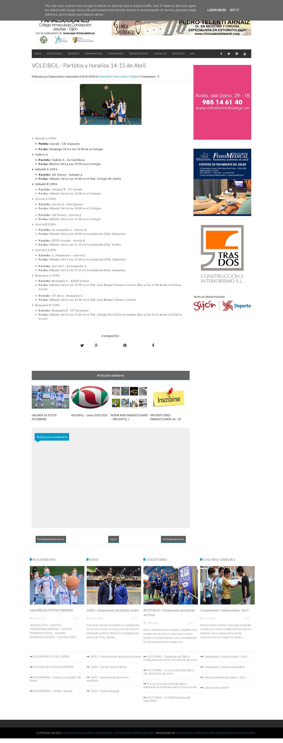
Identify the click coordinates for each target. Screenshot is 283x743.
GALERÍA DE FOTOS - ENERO (51, 656)
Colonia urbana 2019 (216, 687)
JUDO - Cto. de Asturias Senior (108, 666)
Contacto (160, 53)
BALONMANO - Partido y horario (53, 690)
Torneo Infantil (138, 53)
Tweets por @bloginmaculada (209, 297)
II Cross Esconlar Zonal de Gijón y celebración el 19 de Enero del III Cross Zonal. (170, 685)
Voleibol (135, 76)
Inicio (38, 53)
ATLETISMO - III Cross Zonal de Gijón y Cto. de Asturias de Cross (168, 671)
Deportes (73, 53)
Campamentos (93, 53)
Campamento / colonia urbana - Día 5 (224, 610)
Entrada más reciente (51, 539)
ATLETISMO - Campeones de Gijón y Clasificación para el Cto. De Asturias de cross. (170, 658)
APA (192, 53)
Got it (234, 10)
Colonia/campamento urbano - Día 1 (225, 677)
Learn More (216, 10)
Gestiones (178, 53)
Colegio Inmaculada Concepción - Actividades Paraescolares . (109, 733)
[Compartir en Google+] (97, 345)
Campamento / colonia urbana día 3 (224, 666)
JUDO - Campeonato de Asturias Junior (113, 610)
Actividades (54, 53)
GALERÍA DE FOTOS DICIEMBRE (53, 666)
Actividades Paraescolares (114, 76)
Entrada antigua (173, 539)
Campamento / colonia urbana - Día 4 (225, 656)
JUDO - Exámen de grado (104, 690)
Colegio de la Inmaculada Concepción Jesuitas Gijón (215, 733)
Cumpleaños (115, 53)
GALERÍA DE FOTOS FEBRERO (51, 610)
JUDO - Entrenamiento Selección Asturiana (115, 656)
